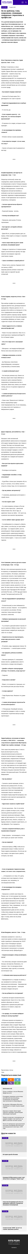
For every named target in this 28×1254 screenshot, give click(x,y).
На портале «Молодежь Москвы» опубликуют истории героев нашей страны (13, 1106)
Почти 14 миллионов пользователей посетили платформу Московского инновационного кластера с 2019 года (14, 1126)
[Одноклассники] (11, 1079)
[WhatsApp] (17, 1083)
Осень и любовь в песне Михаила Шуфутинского (13, 1092)
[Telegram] (17, 1079)
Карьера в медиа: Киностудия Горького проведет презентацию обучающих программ (13, 1112)
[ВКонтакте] (4, 1079)
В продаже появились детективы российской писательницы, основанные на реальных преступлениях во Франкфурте (13, 1099)
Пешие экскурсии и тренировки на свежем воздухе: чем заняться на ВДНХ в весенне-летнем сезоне (13, 1119)
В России (4, 7)
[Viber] (11, 1083)
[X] (4, 1083)
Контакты (14, 1247)
